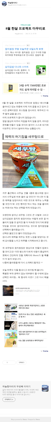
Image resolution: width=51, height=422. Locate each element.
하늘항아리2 (12, 3)
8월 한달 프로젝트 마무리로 (25, 28)
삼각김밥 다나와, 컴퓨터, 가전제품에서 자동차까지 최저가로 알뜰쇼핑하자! (17, 71)
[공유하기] (9, 362)
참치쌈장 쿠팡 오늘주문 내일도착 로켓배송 (25, 49)
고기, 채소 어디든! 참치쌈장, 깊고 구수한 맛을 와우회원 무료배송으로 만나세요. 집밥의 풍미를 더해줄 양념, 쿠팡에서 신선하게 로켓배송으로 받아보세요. (25, 53)
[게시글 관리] (12, 362)
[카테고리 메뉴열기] (46, 4)
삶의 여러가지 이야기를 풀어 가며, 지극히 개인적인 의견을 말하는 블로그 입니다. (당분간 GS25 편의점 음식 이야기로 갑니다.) (20, 392)
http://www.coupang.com (15, 45)
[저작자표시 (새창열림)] (27, 363)
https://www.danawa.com (15, 63)
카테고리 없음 (26, 25)
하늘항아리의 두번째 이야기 (16, 386)
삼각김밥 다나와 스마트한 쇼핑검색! (18, 66)
